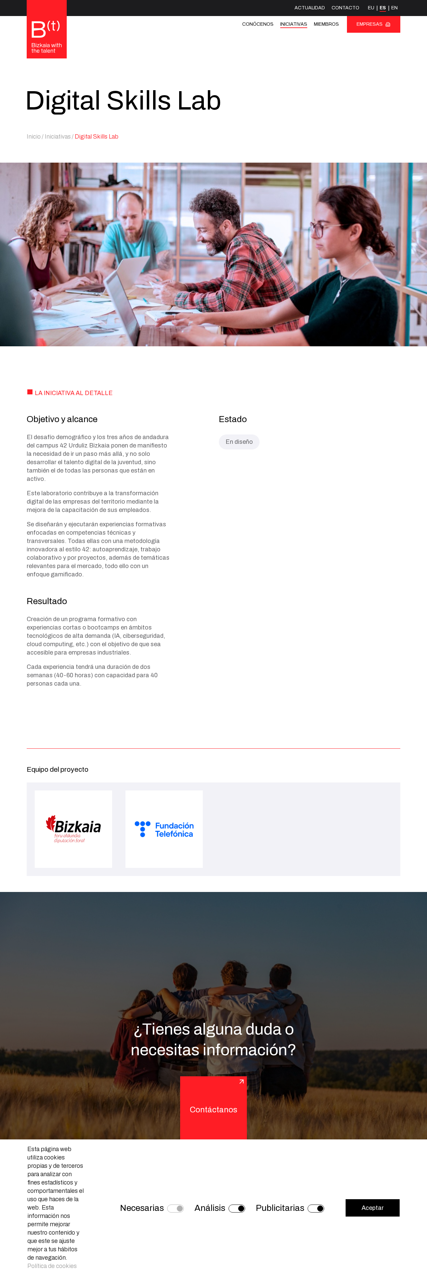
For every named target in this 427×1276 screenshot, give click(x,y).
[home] (47, 37)
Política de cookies (52, 1266)
